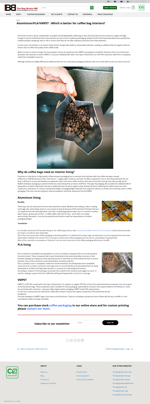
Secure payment (83, 376)
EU (117, 1)
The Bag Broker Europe (121, 376)
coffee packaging (60, 305)
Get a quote (56, 14)
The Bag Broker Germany (122, 395)
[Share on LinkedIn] (82, 340)
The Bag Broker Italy (120, 391)
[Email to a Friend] (75, 340)
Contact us (72, 14)
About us (44, 372)
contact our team (38, 308)
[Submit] (92, 7)
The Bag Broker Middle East (123, 383)
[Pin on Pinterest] (78, 340)
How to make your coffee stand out (33, 349)
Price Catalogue (105, 14)
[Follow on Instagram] (140, 1)
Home (8, 14)
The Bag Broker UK (120, 387)
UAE (130, 1)
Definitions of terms (48, 383)
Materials (87, 14)
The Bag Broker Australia (122, 372)
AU (124, 1)
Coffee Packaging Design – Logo (118, 349)
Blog (18, 20)
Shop (18, 14)
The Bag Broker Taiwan (121, 379)
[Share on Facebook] (67, 340)
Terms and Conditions (85, 379)
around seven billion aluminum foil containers (94, 230)
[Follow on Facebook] (136, 1)
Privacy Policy (82, 372)
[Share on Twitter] (71, 340)
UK (111, 1)
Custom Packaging (36, 14)
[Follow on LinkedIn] (143, 1)
